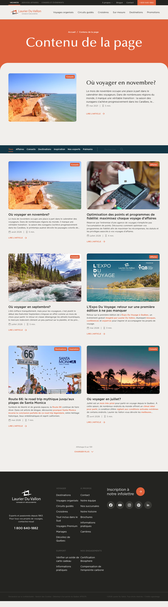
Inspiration (59, 149)
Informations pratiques (87, 524)
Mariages (61, 531)
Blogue (119, 2)
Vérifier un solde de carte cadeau (67, 559)
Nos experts (74, 149)
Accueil (71, 32)
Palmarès (88, 149)
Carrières (85, 531)
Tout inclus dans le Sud (67, 518)
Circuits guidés (65, 506)
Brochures (86, 517)
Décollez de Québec (63, 538)
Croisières (62, 511)
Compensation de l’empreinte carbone (92, 568)
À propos (106, 2)
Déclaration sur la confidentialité (21, 596)
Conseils (31, 149)
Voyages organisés (67, 500)
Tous (10, 149)
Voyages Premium (66, 526)
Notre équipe (88, 500)
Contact (130, 2)
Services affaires (30, 2)
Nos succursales (89, 506)
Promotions (153, 12)
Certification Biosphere (87, 559)
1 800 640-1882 (147, 2)
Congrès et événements (52, 2)
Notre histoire (88, 511)
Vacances (14, 2)
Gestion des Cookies (43, 596)
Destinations (136, 12)
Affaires (20, 149)
